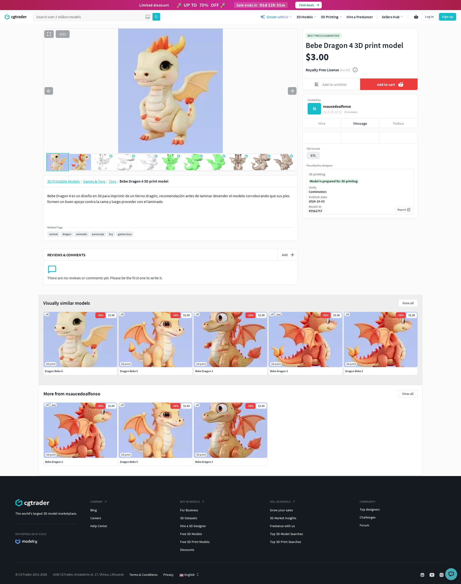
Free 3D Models (191, 534)
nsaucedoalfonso (337, 106)
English (187, 574)
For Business (189, 510)
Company (96, 501)
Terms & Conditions (143, 574)
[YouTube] (432, 575)
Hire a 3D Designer (193, 526)
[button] (148, 17)
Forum (364, 525)
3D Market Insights (283, 518)
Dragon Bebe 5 (129, 462)
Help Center (98, 526)
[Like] (322, 138)
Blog (93, 510)
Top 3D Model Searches (286, 534)
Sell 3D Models (280, 501)
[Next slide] (292, 91)
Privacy (168, 574)
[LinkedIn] (422, 575)
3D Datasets (188, 518)
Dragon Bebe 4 (54, 371)
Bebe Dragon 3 (204, 462)
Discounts (187, 550)
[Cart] (416, 17)
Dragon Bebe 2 (354, 371)
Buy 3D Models (190, 501)
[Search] (156, 17)
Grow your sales (281, 510)
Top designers (370, 509)
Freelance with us (282, 526)
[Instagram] (442, 575)
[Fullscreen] (49, 34)
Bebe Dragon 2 (54, 462)
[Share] (398, 138)
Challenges (368, 517)
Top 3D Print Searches (285, 542)
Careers (95, 518)
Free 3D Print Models (195, 542)
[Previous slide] (48, 91)
